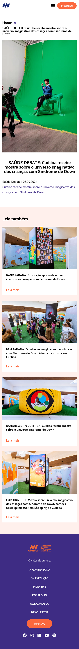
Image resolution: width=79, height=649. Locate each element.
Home (7, 23)
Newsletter (39, 612)
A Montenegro (40, 569)
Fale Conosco (39, 603)
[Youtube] (46, 635)
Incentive (67, 5)
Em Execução (39, 578)
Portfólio (39, 595)
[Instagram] (32, 635)
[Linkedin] (39, 635)
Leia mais (12, 290)
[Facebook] (25, 635)
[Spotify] (54, 635)
